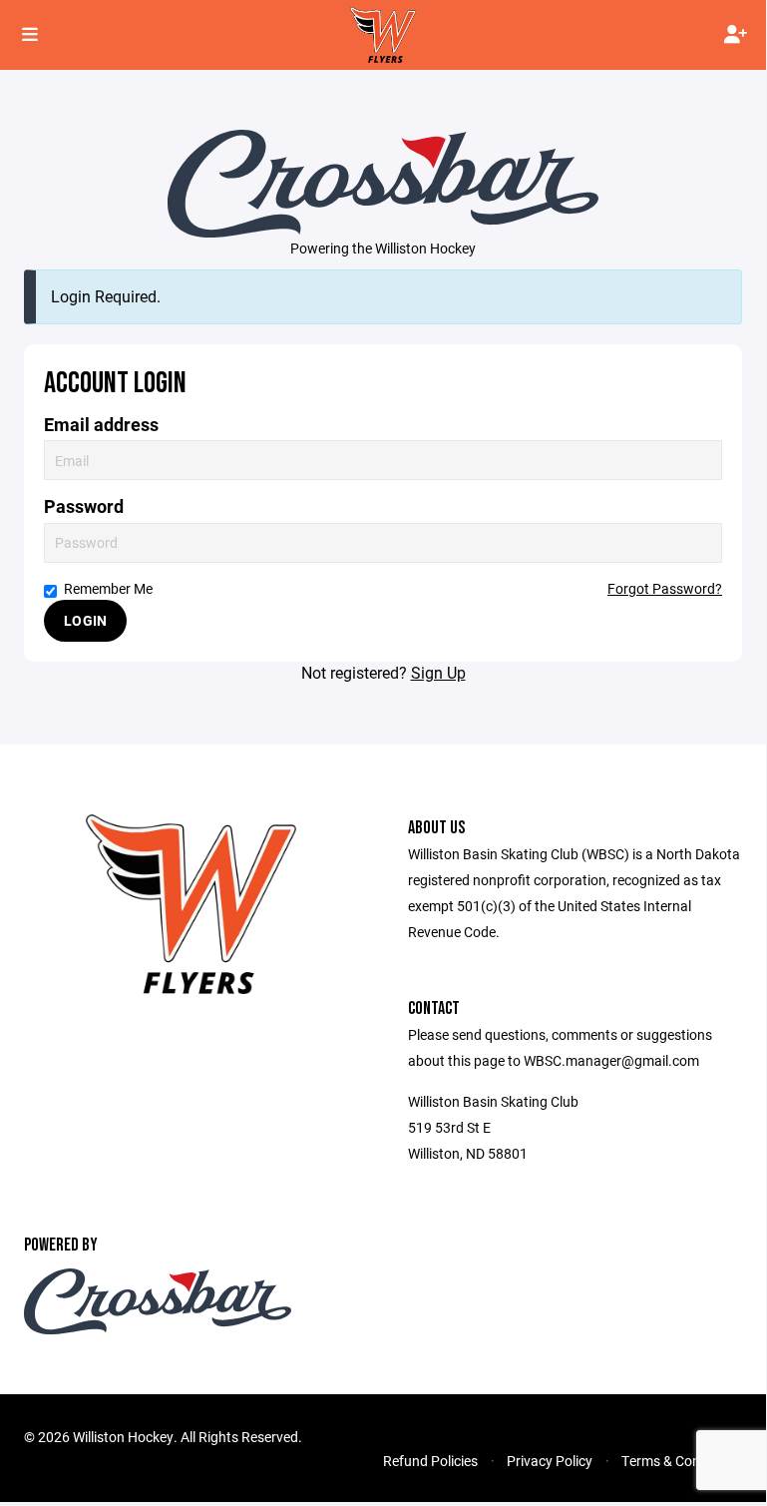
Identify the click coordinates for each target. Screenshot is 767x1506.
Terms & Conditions (681, 1460)
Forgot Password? (664, 588)
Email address (101, 424)
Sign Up (438, 672)
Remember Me (108, 588)
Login (85, 620)
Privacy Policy (549, 1460)
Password (84, 506)
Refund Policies (430, 1460)
